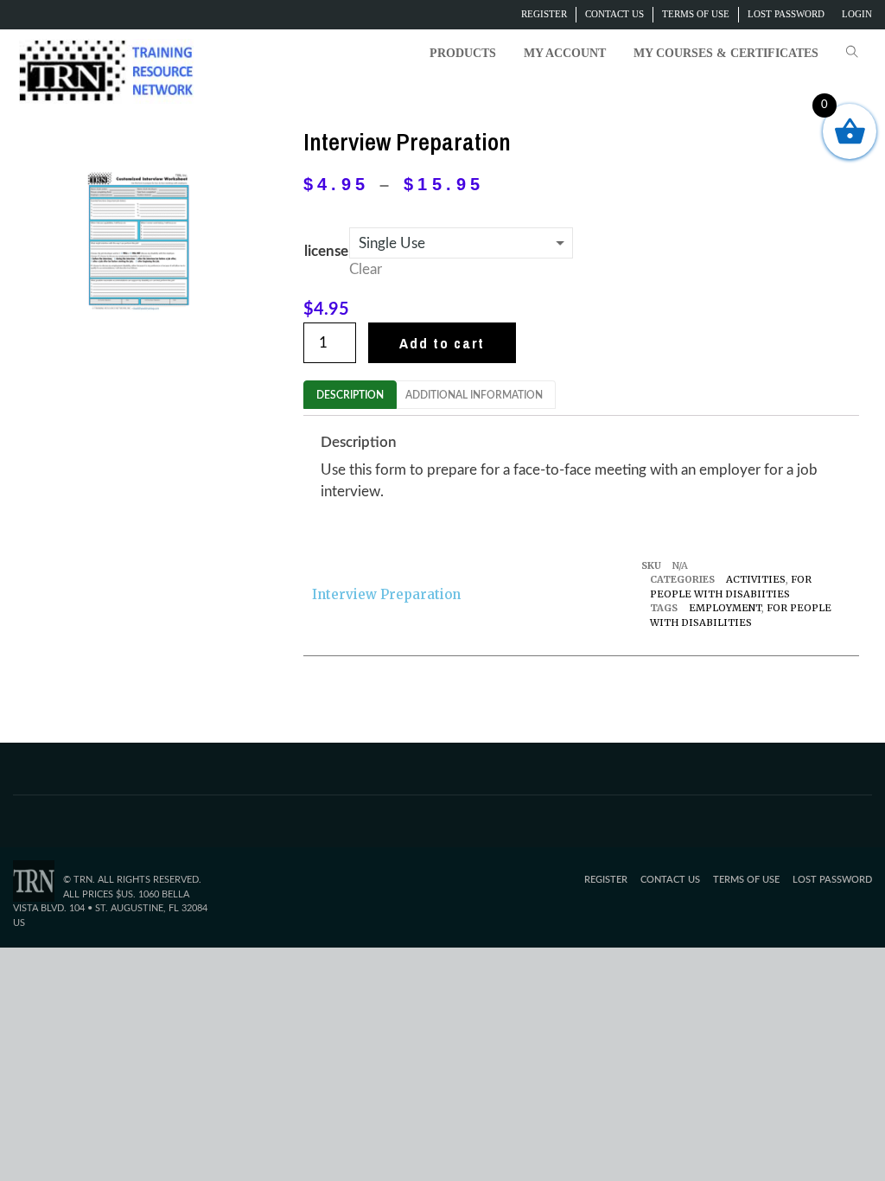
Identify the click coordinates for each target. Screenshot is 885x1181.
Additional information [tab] (474, 395)
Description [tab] (350, 395)
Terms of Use (695, 14)
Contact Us (614, 14)
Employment (725, 608)
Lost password (786, 14)
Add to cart (442, 343)
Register (544, 14)
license (326, 251)
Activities (756, 579)
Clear (365, 269)
